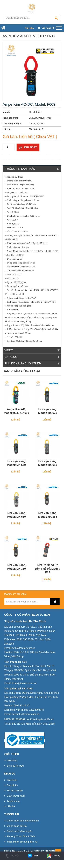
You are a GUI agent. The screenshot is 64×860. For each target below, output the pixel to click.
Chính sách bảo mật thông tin (23, 820)
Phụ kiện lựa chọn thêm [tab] (22, 363)
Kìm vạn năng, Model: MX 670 (16, 463)
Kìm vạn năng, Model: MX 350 (16, 567)
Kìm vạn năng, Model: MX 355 (47, 515)
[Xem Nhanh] (25, 402)
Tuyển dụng (13, 801)
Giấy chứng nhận (16, 795)
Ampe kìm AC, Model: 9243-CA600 (16, 411)
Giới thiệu (12, 760)
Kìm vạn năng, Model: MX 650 (16, 515)
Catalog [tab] (10, 356)
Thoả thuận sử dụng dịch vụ (22, 841)
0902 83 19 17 (21, 652)
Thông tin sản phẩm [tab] (20, 168)
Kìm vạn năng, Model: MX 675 (47, 411)
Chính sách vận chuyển (19, 831)
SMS (35, 855)
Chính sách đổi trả (17, 825)
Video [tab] (8, 350)
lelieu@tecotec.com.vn (24, 683)
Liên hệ (11, 806)
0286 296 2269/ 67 (27, 639)
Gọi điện (14, 855)
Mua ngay (30, 147)
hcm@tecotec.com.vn (23, 647)
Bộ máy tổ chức (15, 765)
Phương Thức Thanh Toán (21, 836)
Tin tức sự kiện (15, 790)
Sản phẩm (12, 785)
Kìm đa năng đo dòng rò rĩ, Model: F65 (47, 569)
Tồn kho (29, 28)
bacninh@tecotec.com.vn (25, 714)
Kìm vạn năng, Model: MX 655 (47, 463)
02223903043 (36, 709)
